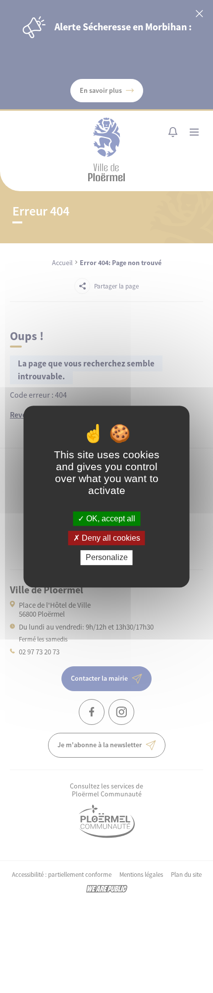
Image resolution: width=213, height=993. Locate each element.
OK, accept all (109, 518)
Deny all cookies (110, 538)
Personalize (107, 558)
